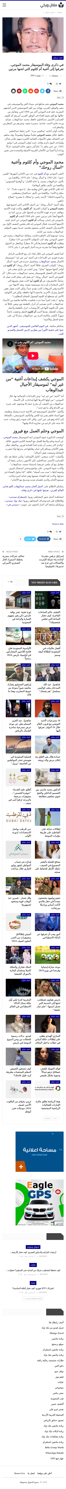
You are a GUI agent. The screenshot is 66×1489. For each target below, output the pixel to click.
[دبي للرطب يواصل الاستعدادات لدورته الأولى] (18, 817)
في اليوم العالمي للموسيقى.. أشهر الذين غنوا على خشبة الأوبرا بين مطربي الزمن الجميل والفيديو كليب (35, 330)
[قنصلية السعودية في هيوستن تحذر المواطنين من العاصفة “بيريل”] (18, 745)
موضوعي (59, 1387)
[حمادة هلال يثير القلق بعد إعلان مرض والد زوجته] (47, 745)
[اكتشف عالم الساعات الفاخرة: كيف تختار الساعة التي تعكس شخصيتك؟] (47, 600)
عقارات (33, 1265)
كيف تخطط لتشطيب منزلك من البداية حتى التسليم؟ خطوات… (33, 1270)
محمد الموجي (11, 437)
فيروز (15, 441)
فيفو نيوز (59, 1377)
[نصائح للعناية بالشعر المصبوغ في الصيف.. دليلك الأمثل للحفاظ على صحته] (47, 850)
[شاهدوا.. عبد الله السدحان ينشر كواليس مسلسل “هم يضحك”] (47, 672)
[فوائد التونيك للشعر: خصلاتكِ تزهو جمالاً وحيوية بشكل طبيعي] (47, 1057)
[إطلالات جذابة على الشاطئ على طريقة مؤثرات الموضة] (47, 817)
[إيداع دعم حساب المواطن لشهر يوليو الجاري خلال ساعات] (18, 850)
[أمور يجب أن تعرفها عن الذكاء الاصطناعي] (47, 922)
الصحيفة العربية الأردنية (53, 1415)
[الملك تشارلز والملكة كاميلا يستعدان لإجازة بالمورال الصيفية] (18, 955)
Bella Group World (54, 1447)
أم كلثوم (42, 173)
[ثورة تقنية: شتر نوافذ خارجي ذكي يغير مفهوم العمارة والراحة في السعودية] (18, 600)
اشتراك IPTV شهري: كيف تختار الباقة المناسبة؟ (33, 1288)
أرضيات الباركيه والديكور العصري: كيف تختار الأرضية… (33, 1252)
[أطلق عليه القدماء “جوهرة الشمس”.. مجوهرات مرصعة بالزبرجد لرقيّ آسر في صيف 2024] (18, 777)
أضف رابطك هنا (56, 1322)
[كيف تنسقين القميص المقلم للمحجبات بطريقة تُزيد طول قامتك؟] (18, 1057)
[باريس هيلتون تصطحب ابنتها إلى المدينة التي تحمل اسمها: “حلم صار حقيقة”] (47, 988)
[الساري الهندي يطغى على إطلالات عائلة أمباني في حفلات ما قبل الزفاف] (47, 1024)
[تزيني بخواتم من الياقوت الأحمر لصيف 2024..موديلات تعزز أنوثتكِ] (18, 1089)
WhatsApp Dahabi (54, 1453)
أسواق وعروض (33, 1247)
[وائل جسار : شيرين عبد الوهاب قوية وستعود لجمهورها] (18, 886)
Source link (58, 524)
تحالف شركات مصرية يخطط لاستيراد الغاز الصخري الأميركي (13, 559)
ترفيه (33, 1283)
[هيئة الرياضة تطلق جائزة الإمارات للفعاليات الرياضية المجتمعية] (47, 1089)
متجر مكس (58, 1393)
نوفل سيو (59, 1371)
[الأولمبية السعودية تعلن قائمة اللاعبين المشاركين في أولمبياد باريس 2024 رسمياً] (18, 636)
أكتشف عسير (57, 1404)
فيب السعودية (57, 1398)
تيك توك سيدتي (13, 500)
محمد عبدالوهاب (47, 261)
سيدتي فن (13, 504)
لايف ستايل (57, 58)
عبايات (61, 1382)
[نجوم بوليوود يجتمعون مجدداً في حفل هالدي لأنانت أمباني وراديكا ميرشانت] (47, 886)
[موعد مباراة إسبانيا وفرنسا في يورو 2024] (47, 955)
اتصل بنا (31, 1473)
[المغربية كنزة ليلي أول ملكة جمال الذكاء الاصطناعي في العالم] (18, 988)
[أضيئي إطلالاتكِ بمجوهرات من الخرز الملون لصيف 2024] (18, 922)
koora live (19, 1473)
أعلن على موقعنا (44, 1473)
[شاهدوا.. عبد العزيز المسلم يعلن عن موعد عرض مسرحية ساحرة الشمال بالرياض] (18, 708)
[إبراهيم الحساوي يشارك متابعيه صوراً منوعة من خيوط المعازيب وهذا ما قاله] (18, 672)
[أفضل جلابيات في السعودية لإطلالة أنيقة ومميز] (47, 636)
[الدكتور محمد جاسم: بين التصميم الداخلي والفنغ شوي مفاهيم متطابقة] (47, 777)
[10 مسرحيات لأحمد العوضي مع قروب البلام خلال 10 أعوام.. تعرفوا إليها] (47, 708)
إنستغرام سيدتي (18, 497)
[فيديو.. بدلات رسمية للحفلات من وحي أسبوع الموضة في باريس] (18, 1024)
